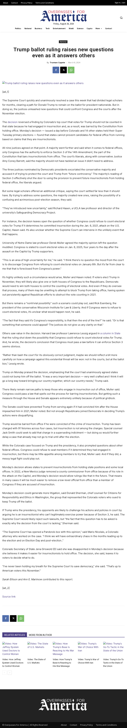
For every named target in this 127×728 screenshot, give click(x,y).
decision (13, 122)
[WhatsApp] (71, 70)
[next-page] (10, 673)
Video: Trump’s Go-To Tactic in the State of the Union (113, 662)
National (63, 42)
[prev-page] (4, 673)
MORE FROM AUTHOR (40, 635)
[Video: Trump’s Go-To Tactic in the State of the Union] (114, 649)
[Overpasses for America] (63, 16)
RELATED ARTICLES (14, 635)
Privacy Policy (86, 725)
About (64, 725)
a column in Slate (110, 333)
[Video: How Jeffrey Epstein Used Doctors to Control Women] (13, 649)
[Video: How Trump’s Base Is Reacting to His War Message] (63, 649)
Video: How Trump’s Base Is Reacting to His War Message (62, 662)
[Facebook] (56, 70)
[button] (121, 18)
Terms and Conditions (106, 725)
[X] (63, 70)
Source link (9, 596)
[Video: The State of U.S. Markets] (38, 649)
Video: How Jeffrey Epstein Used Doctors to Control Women (12, 662)
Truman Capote (57, 62)
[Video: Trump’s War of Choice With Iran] (88, 649)
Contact (73, 725)
